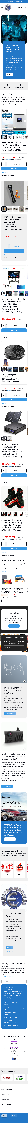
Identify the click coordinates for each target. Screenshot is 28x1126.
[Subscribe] (22, 647)
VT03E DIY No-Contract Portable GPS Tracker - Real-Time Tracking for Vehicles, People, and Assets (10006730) (19, 589)
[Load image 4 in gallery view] (21, 136)
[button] (2, 7)
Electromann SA (15, 1120)
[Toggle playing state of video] (24, 681)
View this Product (10, 713)
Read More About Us (11, 951)
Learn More (18, 74)
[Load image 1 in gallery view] (4, 136)
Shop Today (9, 74)
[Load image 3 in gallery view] (15, 136)
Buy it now (14, 168)
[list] (14, 86)
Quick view (7, 600)
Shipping (9, 159)
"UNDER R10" (19, 874)
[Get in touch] (22, 7)
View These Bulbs (7, 786)
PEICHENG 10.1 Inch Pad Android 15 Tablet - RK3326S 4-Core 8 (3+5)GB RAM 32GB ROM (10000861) (6, 589)
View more (3, 172)
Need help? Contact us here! (7, 976)
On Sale (7, 874)
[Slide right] (25, 121)
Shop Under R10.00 (14, 625)
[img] (14, 1042)
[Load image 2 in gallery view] (9, 136)
